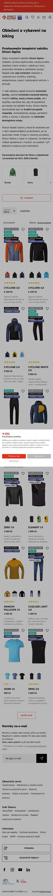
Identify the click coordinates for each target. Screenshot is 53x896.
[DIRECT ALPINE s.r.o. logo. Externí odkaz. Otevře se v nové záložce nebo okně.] (6, 434)
